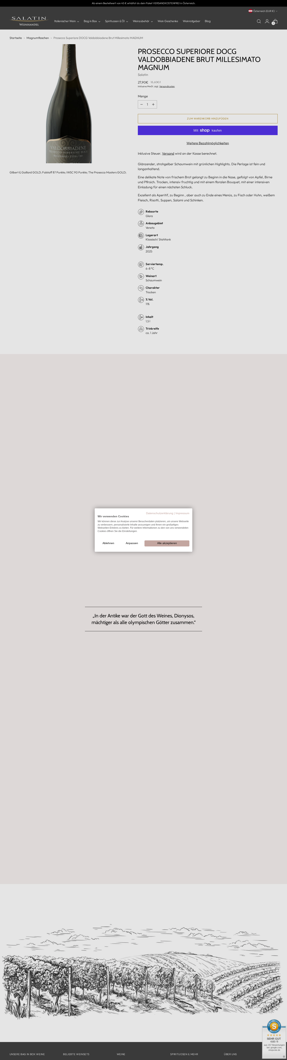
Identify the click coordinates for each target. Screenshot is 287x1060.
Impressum (182, 513)
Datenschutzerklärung (159, 513)
